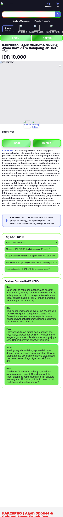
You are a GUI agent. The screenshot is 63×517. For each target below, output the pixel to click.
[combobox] (28, 14)
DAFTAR (47, 38)
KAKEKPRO (8, 150)
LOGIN (15, 38)
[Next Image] (60, 93)
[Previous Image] (2, 93)
